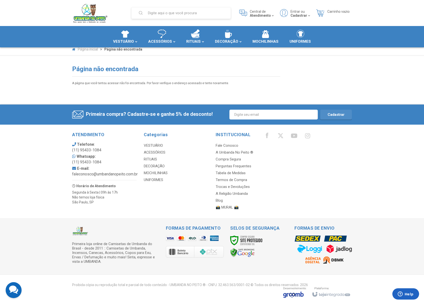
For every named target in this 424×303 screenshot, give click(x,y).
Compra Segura (228, 159)
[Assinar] (336, 114)
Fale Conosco (227, 145)
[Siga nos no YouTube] (294, 137)
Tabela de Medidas (231, 173)
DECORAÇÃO (154, 166)
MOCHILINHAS (156, 173)
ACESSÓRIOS (154, 152)
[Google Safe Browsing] (242, 252)
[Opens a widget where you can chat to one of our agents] (405, 294)
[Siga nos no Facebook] (267, 136)
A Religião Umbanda (232, 193)
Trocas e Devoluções (233, 186)
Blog (219, 200)
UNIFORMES (153, 180)
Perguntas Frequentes (233, 166)
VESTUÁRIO (153, 145)
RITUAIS (150, 159)
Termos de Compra (231, 180)
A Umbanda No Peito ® (234, 152)
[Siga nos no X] (280, 137)
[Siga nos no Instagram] (307, 137)
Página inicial (88, 49)
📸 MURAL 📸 (227, 207)
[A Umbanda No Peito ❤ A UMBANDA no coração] (98, 13)
